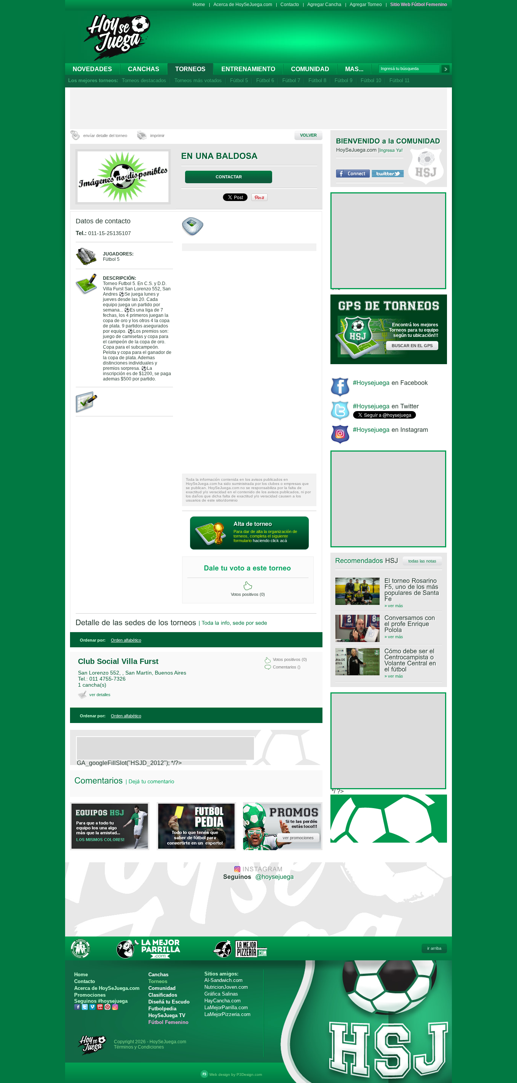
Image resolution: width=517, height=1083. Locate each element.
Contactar (229, 177)
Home (199, 4)
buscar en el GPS (412, 345)
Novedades (92, 69)
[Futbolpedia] (196, 846)
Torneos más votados (198, 80)
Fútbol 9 (343, 80)
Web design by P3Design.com (235, 1074)
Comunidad (310, 69)
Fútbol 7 (291, 80)
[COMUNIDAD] (418, 141)
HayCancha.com (222, 1001)
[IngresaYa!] (391, 150)
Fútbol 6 (265, 80)
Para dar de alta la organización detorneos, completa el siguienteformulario (265, 536)
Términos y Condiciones (139, 1047)
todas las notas (422, 561)
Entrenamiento (248, 69)
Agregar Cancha (324, 4)
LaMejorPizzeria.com (227, 1014)
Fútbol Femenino (168, 1022)
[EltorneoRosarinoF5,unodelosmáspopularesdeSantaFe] (388, 590)
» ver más (394, 605)
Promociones (90, 995)
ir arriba (434, 948)
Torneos (190, 69)
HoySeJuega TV (166, 1015)
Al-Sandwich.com (223, 980)
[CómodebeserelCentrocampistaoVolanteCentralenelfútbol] (388, 660)
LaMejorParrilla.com (226, 1007)
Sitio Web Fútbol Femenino (418, 4)
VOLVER (308, 135)
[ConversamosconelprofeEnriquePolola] (388, 624)
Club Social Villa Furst (118, 661)
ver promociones (298, 837)
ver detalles (100, 694)
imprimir (157, 135)
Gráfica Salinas (221, 994)
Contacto (289, 4)
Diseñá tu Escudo (169, 1002)
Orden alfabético (126, 640)
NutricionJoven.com (226, 987)
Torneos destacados (144, 80)
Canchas (143, 69)
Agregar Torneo (366, 4)
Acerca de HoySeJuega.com (242, 4)
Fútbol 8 (317, 80)
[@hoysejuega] (274, 876)
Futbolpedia (162, 1008)
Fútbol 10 (371, 80)
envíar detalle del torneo (105, 135)
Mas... (354, 69)
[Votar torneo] (247, 586)
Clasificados (162, 995)
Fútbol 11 (399, 80)
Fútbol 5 (239, 80)
